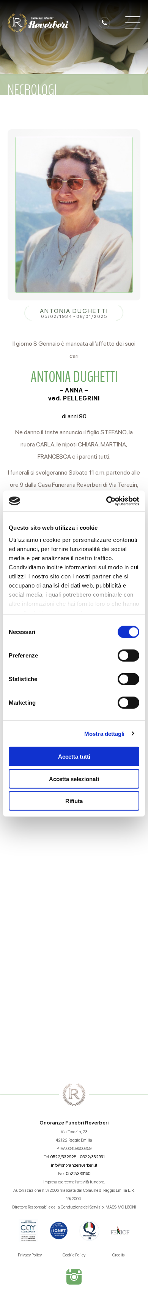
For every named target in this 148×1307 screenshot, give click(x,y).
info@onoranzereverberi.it (74, 1165)
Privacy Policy (30, 1255)
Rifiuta (74, 801)
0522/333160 (78, 1173)
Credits (118, 1255)
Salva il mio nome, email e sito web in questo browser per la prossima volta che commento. (78, 984)
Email (20, 825)
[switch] (128, 656)
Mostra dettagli (104, 733)
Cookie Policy (74, 1255)
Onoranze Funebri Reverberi (74, 1123)
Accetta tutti (74, 756)
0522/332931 (92, 1157)
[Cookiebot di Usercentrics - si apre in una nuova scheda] (106, 501)
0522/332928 (63, 1157)
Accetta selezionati (74, 778)
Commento (29, 870)
